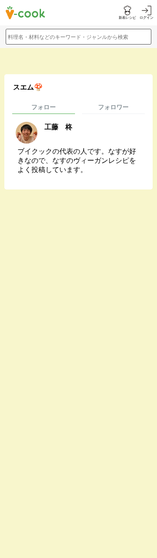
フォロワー (113, 106)
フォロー (43, 106)
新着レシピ (127, 18)
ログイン (147, 18)
